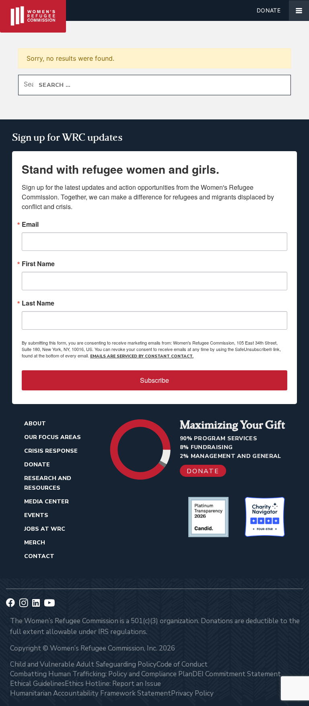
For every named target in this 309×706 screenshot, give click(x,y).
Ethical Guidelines (37, 683)
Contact (39, 556)
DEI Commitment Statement (236, 674)
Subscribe (154, 380)
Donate (268, 10)
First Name (38, 264)
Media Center (46, 501)
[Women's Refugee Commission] (33, 10)
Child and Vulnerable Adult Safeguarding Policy (83, 664)
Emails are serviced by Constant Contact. (142, 356)
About (35, 423)
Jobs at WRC (44, 529)
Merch (34, 542)
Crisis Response (51, 451)
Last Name (38, 303)
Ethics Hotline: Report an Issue (113, 683)
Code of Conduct (182, 664)
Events (36, 515)
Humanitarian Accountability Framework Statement (90, 693)
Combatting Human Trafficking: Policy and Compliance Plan (101, 674)
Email (30, 224)
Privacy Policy (192, 693)
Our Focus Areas (52, 437)
